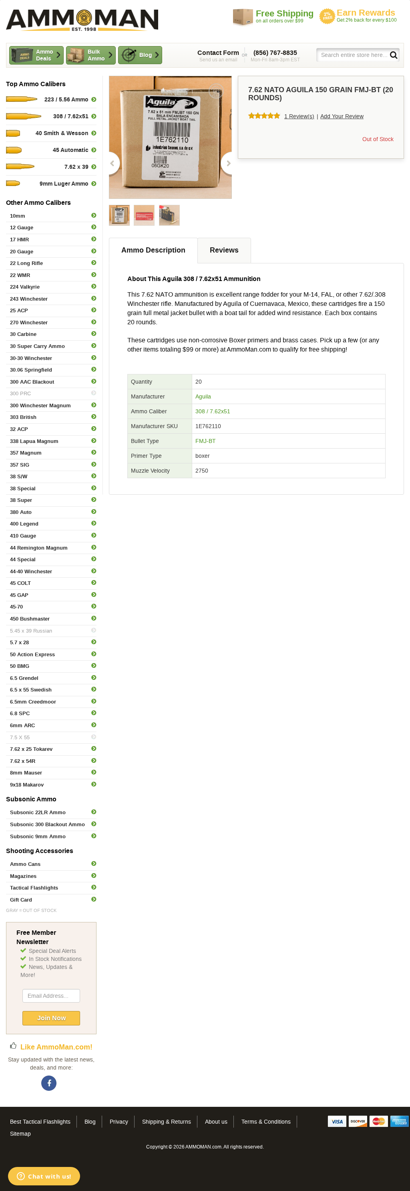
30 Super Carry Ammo (37, 346)
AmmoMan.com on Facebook (49, 1084)
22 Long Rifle (26, 263)
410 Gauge (23, 536)
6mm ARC (22, 725)
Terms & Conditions (266, 1121)
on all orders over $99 (285, 16)
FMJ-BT (205, 441)
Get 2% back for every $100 (367, 15)
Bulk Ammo (96, 55)
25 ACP (19, 310)
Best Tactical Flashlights (40, 1121)
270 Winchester (29, 322)
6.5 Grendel (24, 678)
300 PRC (20, 393)
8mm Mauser (26, 773)
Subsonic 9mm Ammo (38, 836)
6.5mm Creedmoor (33, 702)
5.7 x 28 (19, 642)
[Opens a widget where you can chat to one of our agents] (44, 1177)
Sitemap (20, 1133)
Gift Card (21, 900)
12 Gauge (21, 227)
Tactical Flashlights (34, 888)
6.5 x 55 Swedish (31, 690)
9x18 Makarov (27, 785)
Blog (145, 55)
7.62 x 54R (22, 761)
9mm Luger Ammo (64, 183)
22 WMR (20, 275)
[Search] (393, 54)
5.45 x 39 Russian (31, 631)
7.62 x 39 (76, 167)
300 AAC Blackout (32, 382)
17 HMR (19, 240)
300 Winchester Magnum (40, 405)
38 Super (21, 500)
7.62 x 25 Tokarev (31, 749)
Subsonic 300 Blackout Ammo (47, 824)
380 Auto (21, 512)
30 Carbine (23, 334)
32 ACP (19, 429)
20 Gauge (21, 252)
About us (216, 1121)
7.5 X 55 (20, 737)
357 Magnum (26, 453)
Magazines (23, 876)
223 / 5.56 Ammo (66, 99)
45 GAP (19, 595)
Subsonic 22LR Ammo (38, 812)
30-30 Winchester (31, 358)
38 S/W (18, 476)
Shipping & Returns (166, 1121)
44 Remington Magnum (39, 548)
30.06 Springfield (31, 370)
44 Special (23, 559)
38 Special (23, 488)
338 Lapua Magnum (34, 441)
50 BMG (19, 666)
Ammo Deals (44, 55)
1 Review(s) (299, 116)
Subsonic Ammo (31, 799)
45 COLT (20, 583)
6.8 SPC (20, 713)
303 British (23, 417)
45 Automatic (70, 150)
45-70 (16, 607)
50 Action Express (32, 654)
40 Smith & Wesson (62, 133)
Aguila (203, 396)
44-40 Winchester (31, 571)
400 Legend (24, 524)
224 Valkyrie (25, 287)
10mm (17, 216)
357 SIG (19, 465)
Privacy (119, 1121)
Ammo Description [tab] (153, 250)
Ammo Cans (25, 864)
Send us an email (218, 55)
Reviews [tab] (224, 250)
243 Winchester (29, 299)
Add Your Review (342, 116)
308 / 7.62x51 (212, 411)
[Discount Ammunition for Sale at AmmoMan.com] (82, 20)
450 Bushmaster (30, 619)
